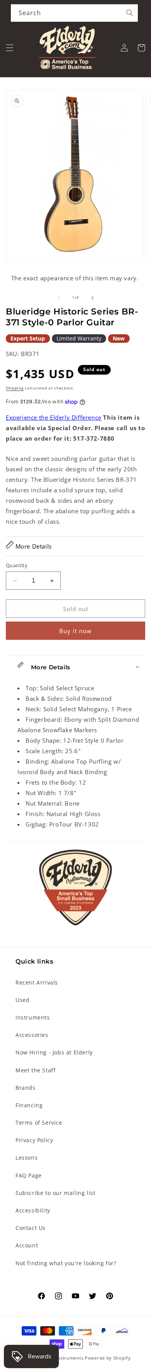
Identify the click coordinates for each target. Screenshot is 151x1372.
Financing (29, 1105)
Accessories (31, 1035)
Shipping (15, 388)
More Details (33, 546)
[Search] (129, 12)
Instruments (32, 1017)
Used (22, 1000)
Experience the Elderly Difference (53, 417)
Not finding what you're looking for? (66, 1263)
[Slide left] (58, 297)
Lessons (26, 1157)
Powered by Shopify (108, 1358)
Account (26, 1245)
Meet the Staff (35, 1070)
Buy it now (75, 631)
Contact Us (30, 1227)
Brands (25, 1087)
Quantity (16, 565)
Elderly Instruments (61, 1358)
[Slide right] (92, 297)
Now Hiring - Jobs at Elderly (54, 1052)
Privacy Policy (34, 1140)
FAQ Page (28, 1175)
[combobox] (74, 13)
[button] (9, 47)
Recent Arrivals (36, 982)
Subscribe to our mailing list (55, 1193)
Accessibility (32, 1210)
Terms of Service (38, 1122)
